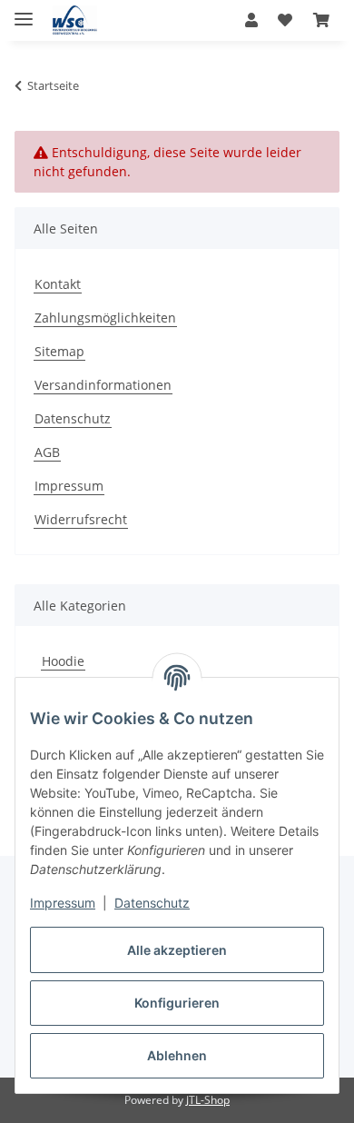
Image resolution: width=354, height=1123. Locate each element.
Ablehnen (177, 1055)
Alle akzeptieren (177, 950)
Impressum (62, 902)
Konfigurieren (177, 1002)
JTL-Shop (208, 1100)
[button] (251, 20)
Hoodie (63, 661)
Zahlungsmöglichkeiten (105, 317)
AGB (47, 452)
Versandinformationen (103, 384)
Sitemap (59, 351)
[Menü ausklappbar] (24, 11)
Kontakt (57, 284)
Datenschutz (152, 902)
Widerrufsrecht (80, 519)
